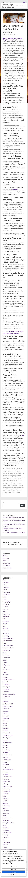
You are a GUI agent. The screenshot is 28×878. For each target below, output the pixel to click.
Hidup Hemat (6, 665)
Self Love (5, 808)
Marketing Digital (8, 735)
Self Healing (6, 806)
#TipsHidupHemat (16, 490)
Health (4, 653)
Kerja (4, 699)
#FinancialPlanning (17, 480)
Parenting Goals (7, 755)
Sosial (4, 815)
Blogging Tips (7, 602)
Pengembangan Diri (19, 473)
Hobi (4, 667)
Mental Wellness (7, 742)
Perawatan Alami (7, 776)
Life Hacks (5, 728)
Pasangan (5, 757)
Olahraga (5, 752)
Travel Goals (6, 842)
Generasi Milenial (8, 645)
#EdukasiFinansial (7, 480)
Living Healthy (7, 733)
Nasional (5, 747)
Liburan (5, 725)
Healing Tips (6, 650)
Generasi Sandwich (8, 648)
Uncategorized (6, 477)
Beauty (5, 589)
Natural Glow (6, 750)
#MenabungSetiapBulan (18, 487)
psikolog (5, 784)
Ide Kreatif (5, 674)
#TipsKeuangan (7, 492)
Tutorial (10, 475)
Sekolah (5, 801)
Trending (5, 475)
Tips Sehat (6, 837)
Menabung (15, 189)
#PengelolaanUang (7, 489)
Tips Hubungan (7, 832)
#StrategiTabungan (17, 489)
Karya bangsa (6, 684)
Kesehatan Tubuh (8, 706)
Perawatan (5, 774)
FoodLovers (6, 631)
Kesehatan (6, 701)
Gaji (22, 435)
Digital (4, 611)
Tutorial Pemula (16, 475)
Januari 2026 (6, 565)
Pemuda (5, 762)
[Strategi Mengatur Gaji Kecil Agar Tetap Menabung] (14, 22)
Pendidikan (10, 473)
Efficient (5, 619)
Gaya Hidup (13, 468)
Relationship (6, 789)
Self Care (5, 803)
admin (17, 34)
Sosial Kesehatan (7, 818)
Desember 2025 (7, 568)
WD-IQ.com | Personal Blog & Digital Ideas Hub (8, 4)
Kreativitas (6, 716)
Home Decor (6, 670)
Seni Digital (6, 810)
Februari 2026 (6, 563)
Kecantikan (6, 691)
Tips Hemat (6, 830)
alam (4, 580)
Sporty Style (6, 820)
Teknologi (6, 827)
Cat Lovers (6, 604)
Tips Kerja (5, 835)
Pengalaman (6, 767)
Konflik (5, 713)
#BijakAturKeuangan (19, 477)
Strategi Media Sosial (8, 823)
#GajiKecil (14, 482)
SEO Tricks (6, 813)
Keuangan (5, 711)
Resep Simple (6, 791)
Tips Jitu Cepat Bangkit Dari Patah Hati (13, 517)
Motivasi (5, 473)
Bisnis (4, 599)
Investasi (5, 682)
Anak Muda (7, 468)
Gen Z (7, 470)
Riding (4, 796)
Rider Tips (5, 793)
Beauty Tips (6, 594)
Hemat (4, 660)
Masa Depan (18, 471)
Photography (6, 781)
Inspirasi (5, 677)
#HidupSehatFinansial (8, 483)
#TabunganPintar (7, 490)
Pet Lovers (6, 779)
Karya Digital (6, 687)
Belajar (5, 597)
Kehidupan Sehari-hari (8, 471)
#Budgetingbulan (7, 478)
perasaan (5, 772)
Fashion (5, 623)
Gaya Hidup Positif (8, 638)
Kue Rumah (6, 718)
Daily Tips (5, 609)
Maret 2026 (6, 560)
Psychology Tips (7, 786)
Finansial (5, 628)
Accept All (13, 872)
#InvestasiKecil (18, 483)
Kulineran (5, 721)
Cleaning (5, 606)
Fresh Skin (6, 633)
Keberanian (6, 689)
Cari (4, 503)
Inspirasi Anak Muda (15, 470)
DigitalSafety (6, 614)
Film (4, 626)
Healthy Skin (6, 657)
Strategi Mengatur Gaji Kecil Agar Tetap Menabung (13, 29)
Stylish (5, 825)
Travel (4, 840)
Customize (13, 866)
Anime (4, 585)
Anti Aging (6, 587)
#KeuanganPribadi (18, 485)
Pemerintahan (7, 759)
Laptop (5, 723)
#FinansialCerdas (7, 482)
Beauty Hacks (6, 592)
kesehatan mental (8, 704)
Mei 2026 (5, 556)
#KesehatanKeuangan (8, 485)
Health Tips (6, 655)
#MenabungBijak (7, 487)
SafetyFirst (6, 798)
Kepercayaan (6, 696)
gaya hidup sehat (7, 640)
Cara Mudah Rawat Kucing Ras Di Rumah (14, 532)
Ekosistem (6, 621)
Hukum (5, 672)
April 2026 (6, 558)
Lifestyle (5, 730)
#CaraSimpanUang (16, 478)
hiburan (5, 662)
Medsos (5, 740)
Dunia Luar (6, 616)
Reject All (13, 869)
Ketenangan (6, 708)
